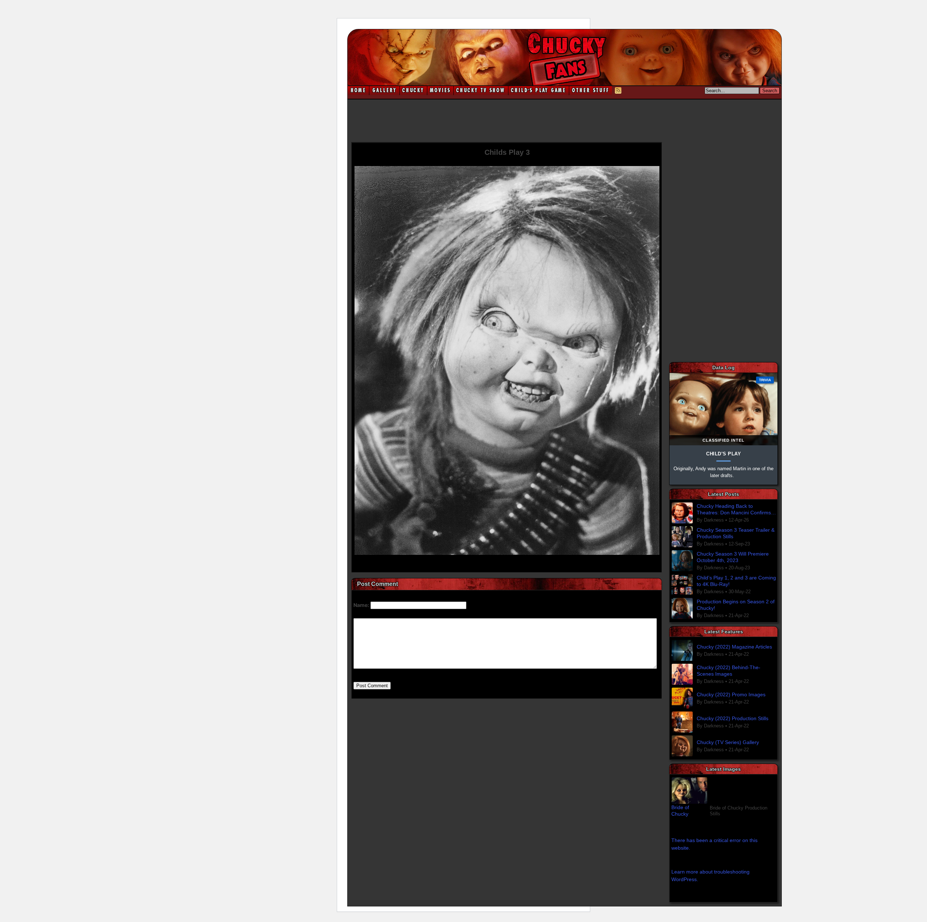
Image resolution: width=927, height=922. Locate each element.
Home (358, 90)
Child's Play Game (538, 90)
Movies (440, 90)
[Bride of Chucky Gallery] (723, 790)
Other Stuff (590, 90)
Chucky (413, 90)
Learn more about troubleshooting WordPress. (710, 875)
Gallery (384, 90)
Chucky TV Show (481, 90)
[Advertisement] (564, 120)
